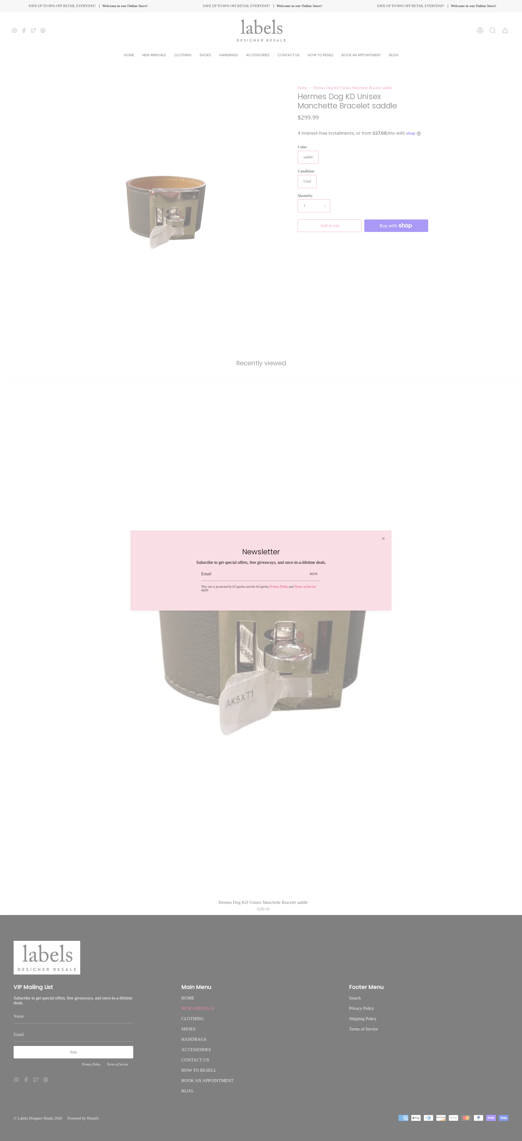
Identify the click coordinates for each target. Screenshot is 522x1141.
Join (314, 574)
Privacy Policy (278, 587)
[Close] (383, 538)
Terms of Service (305, 587)
